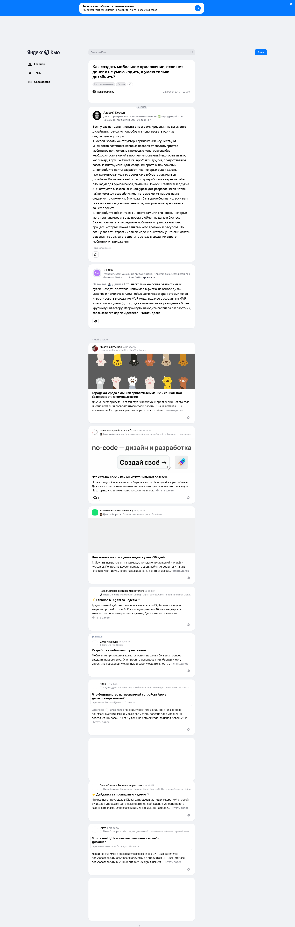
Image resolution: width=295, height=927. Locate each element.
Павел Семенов (111, 594)
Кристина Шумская (111, 347)
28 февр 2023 (144, 120)
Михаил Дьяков (113, 702)
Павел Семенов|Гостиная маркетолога (122, 590)
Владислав (117, 709)
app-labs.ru (149, 277)
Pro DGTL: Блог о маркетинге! (117, 925)
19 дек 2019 (134, 277)
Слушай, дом (109, 687)
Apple (103, 683)
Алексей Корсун (114, 112)
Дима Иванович (109, 641)
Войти (260, 52)
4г (108, 684)
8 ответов (134, 846)
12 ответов (129, 702)
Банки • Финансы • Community (116, 510)
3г (135, 511)
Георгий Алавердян (113, 434)
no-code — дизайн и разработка (118, 430)
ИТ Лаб (108, 270)
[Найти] (192, 52)
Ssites (103, 828)
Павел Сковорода (112, 831)
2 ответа (142, 107)
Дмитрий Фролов (112, 514)
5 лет (125, 347)
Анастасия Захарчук (116, 846)
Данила (117, 284)
